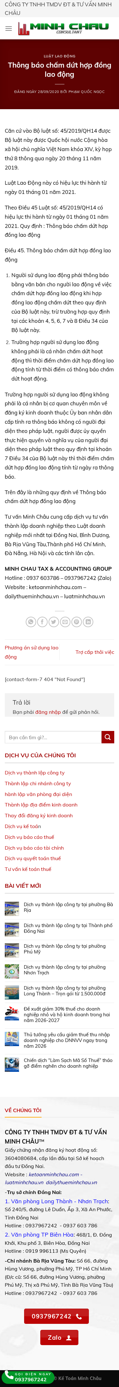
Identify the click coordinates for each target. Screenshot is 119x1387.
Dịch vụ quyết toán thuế (33, 858)
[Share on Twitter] (54, 622)
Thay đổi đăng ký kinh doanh (39, 815)
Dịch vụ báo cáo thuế (29, 837)
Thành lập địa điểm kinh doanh (41, 804)
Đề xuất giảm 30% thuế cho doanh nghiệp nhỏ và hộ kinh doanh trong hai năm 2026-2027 (67, 1014)
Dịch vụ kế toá (21, 826)
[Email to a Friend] (65, 622)
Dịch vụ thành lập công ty (35, 772)
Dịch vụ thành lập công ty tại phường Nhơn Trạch (65, 970)
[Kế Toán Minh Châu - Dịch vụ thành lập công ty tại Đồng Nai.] (63, 28)
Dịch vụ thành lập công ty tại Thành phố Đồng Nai (68, 928)
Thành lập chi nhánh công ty (38, 783)
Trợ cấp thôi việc (95, 652)
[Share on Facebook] (42, 622)
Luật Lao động (59, 56)
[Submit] (108, 737)
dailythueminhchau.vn (71, 1182)
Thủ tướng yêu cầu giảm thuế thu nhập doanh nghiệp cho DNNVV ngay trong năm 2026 (67, 1040)
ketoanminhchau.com (54, 1174)
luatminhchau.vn (24, 1182)
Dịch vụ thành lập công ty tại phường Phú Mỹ (65, 949)
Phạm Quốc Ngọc (87, 92)
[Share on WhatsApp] (31, 622)
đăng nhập (48, 712)
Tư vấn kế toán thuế (28, 869)
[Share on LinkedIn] (88, 622)
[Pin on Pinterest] (76, 622)
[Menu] (8, 28)
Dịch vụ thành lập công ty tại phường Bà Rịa (68, 907)
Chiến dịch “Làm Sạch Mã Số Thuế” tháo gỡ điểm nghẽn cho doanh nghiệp (68, 1063)
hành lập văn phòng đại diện (38, 794)
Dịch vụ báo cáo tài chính (34, 848)
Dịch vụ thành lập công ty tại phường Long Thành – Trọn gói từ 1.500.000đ (65, 991)
